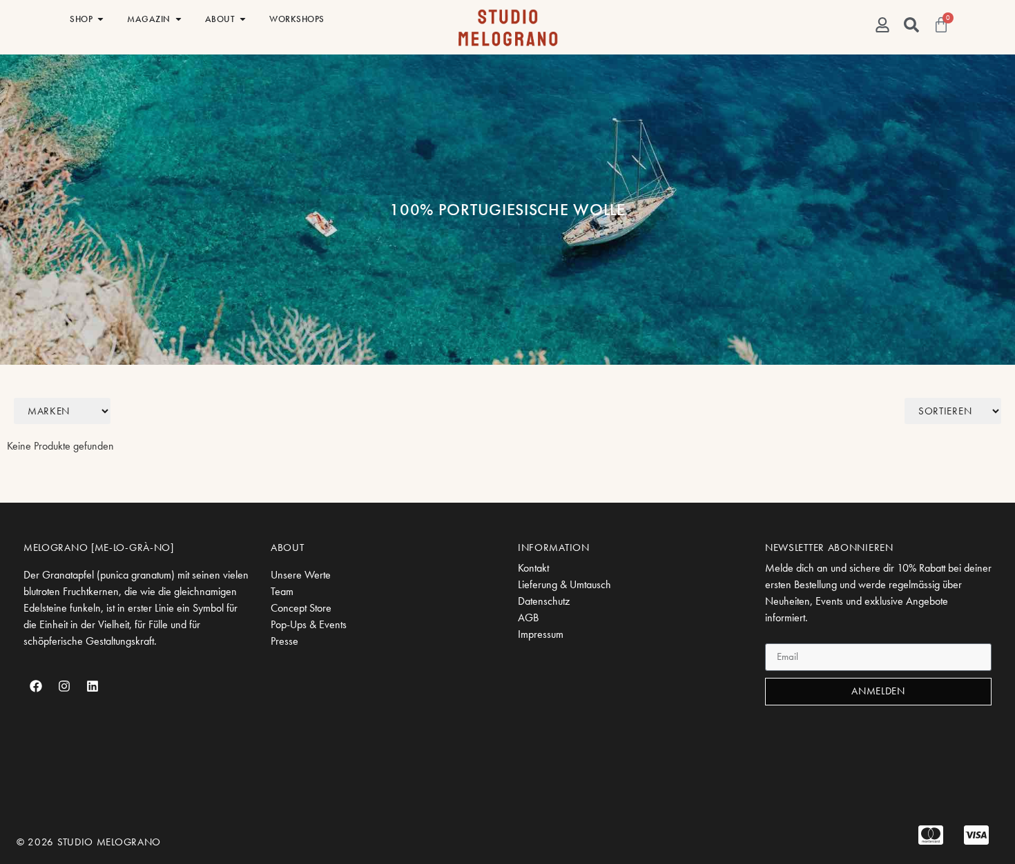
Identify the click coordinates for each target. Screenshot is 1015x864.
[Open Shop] (100, 19)
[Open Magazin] (178, 19)
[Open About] (242, 19)
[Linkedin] (92, 686)
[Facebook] (35, 686)
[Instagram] (64, 686)
